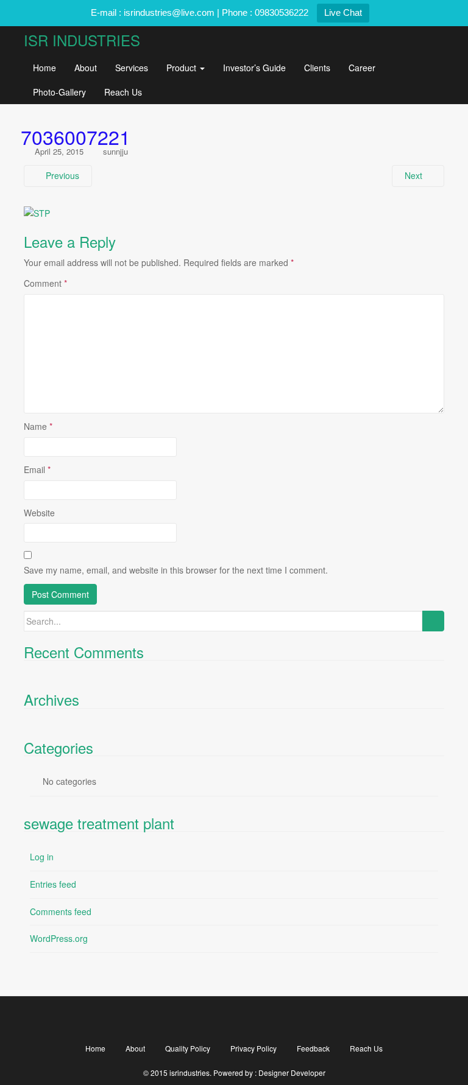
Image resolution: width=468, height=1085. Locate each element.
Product (182, 67)
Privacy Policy (253, 1048)
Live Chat (343, 12)
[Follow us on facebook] (164, 1019)
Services (131, 67)
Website (39, 513)
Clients (317, 67)
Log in (42, 857)
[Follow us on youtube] (269, 1019)
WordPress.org (59, 938)
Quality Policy (187, 1048)
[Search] (433, 621)
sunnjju (115, 151)
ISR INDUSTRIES (82, 40)
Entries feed (53, 884)
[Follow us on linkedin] (303, 1019)
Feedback (313, 1048)
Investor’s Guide (254, 67)
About (85, 67)
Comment (45, 283)
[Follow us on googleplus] (234, 1019)
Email (37, 469)
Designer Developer (291, 1072)
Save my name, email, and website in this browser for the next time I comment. (176, 570)
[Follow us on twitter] (199, 1019)
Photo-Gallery (59, 92)
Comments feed (60, 911)
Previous (61, 175)
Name (38, 426)
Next (415, 175)
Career (362, 67)
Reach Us (123, 92)
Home (44, 67)
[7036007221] (37, 212)
